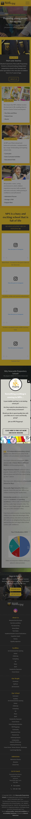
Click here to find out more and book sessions (15, 432)
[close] (28, 381)
